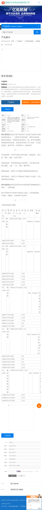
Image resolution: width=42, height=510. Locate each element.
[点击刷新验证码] (18, 471)
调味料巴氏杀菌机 (17, 489)
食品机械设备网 (13, 506)
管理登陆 (23, 506)
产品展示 (19, 41)
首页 (12, 41)
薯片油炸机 (14, 483)
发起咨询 (39, 508)
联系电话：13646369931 (31, 102)
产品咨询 (11, 102)
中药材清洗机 (29, 41)
